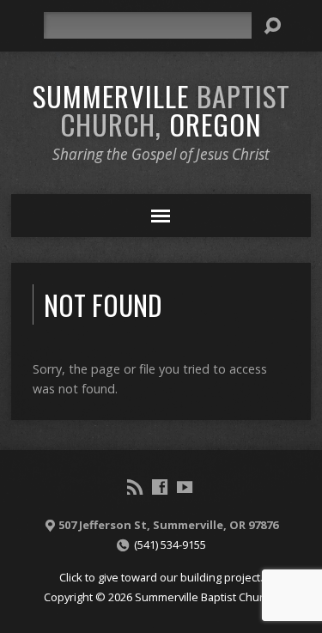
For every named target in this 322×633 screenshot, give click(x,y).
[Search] (272, 25)
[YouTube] (184, 487)
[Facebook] (159, 487)
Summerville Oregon (161, 109)
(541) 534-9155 (170, 544)
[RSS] (135, 487)
